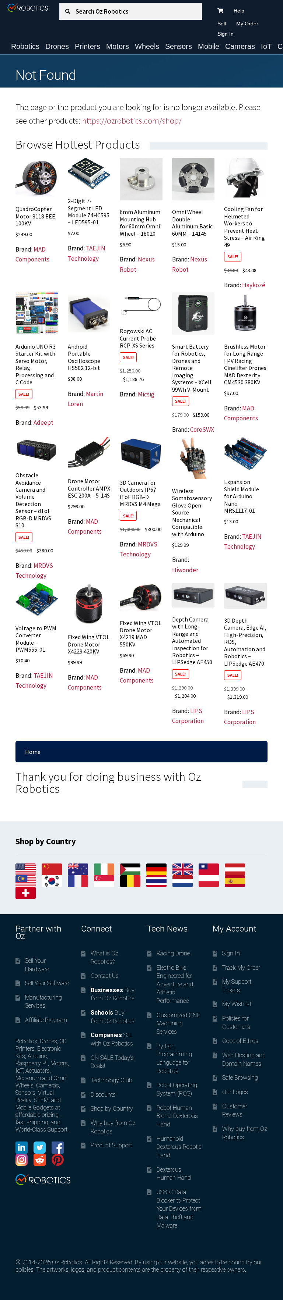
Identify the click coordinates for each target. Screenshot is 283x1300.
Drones (57, 46)
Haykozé (253, 285)
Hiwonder (185, 570)
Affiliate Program (46, 1019)
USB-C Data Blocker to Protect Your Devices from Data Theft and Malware (179, 1209)
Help (239, 11)
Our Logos (235, 1092)
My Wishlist (236, 1004)
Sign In (225, 34)
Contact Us (105, 975)
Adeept (43, 423)
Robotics (25, 46)
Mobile (208, 46)
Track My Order (241, 967)
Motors (117, 46)
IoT (266, 46)
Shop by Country (112, 1108)
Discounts (103, 1094)
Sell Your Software (47, 983)
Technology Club (111, 1080)
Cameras (240, 46)
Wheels (147, 46)
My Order (247, 23)
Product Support (111, 1145)
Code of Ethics (240, 1040)
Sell (221, 23)
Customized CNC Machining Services (179, 1023)
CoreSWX (202, 429)
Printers (87, 46)
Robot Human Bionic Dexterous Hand (177, 1116)
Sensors (178, 46)
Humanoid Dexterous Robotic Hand (179, 1147)
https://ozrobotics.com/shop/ (132, 120)
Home (33, 751)
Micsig (146, 394)
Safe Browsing (240, 1077)
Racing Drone (173, 953)
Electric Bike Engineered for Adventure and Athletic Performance (175, 984)
